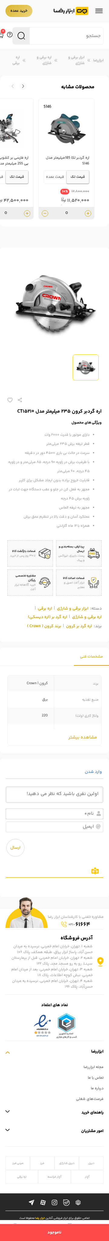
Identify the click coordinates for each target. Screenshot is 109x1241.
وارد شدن (94, 772)
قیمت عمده (55, 177)
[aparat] (43, 1202)
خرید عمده (19, 11)
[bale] (66, 1202)
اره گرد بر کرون (79, 626)
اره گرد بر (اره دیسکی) (47, 617)
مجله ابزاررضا (94, 1067)
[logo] (71, 11)
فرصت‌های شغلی (90, 1099)
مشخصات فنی (91, 657)
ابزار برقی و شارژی (76, 60)
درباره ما (97, 1088)
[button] (12, 86)
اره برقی (16, 60)
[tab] (91, 657)
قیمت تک (78, 177)
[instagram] (54, 1202)
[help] (9, 36)
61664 (79, 924)
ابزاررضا (98, 60)
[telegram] (31, 1202)
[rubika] (78, 1202)
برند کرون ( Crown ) (44, 626)
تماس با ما (96, 1078)
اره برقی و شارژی (44, 60)
